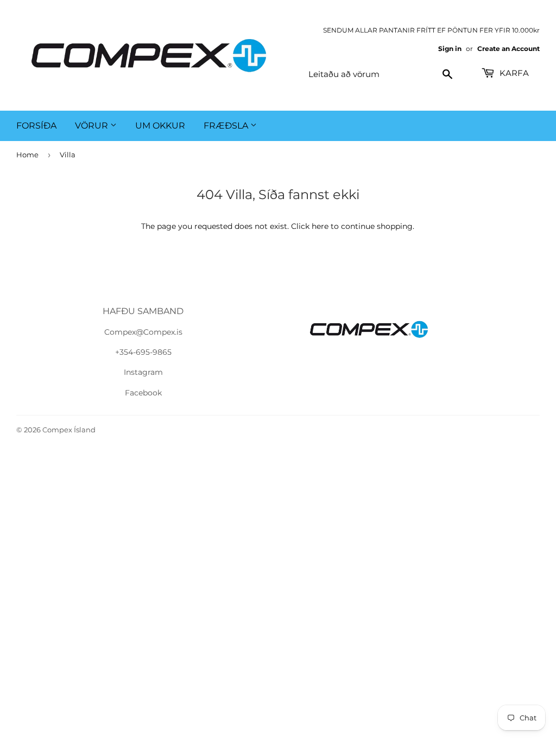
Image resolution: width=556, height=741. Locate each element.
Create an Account (508, 48)
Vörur (92, 125)
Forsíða (36, 125)
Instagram (143, 372)
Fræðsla (227, 125)
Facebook (143, 393)
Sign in (450, 48)
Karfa (513, 73)
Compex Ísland (69, 429)
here (320, 226)
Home (27, 154)
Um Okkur (160, 125)
